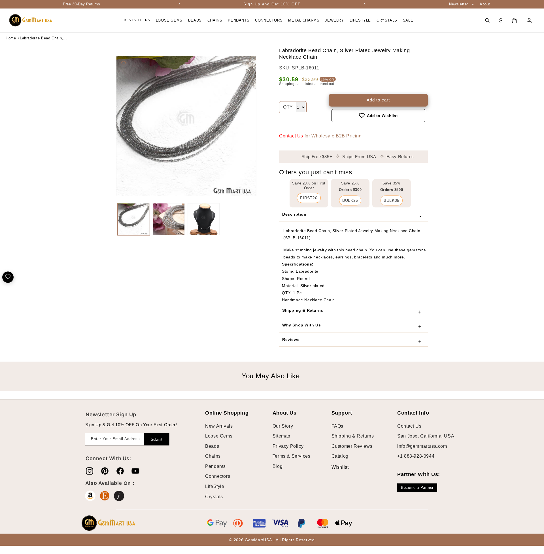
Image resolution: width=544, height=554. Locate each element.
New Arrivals (219, 425)
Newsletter (458, 4)
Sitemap (281, 436)
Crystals (214, 496)
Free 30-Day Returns (81, 4)
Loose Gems (218, 436)
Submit (156, 439)
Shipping (287, 84)
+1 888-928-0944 (415, 456)
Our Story (283, 425)
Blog (277, 466)
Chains (213, 456)
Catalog (340, 456)
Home (11, 38)
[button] (169, 20)
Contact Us (291, 135)
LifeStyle (214, 486)
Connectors (217, 476)
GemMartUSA (258, 540)
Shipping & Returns (353, 436)
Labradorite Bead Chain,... (34, 38)
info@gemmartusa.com (422, 445)
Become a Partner (417, 487)
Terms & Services (292, 456)
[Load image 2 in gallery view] (168, 219)
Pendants (215, 466)
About (485, 4)
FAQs (337, 425)
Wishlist (336, 467)
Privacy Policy (288, 445)
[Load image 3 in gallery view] (204, 219)
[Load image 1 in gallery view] (134, 219)
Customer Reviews (352, 445)
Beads (212, 445)
